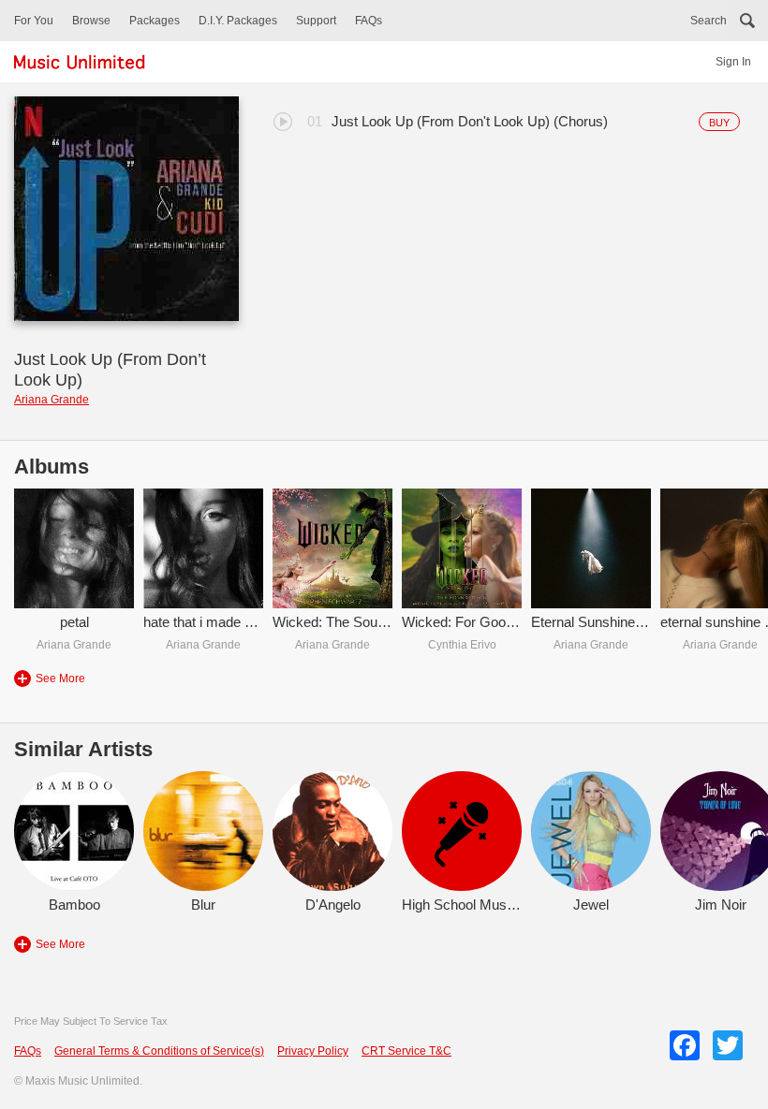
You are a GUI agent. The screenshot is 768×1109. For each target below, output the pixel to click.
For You (33, 20)
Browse (91, 20)
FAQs (368, 20)
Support (316, 20)
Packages (154, 20)
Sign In (733, 61)
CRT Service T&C (406, 1051)
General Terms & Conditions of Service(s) (159, 1051)
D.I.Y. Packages (238, 20)
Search (708, 20)
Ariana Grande (51, 399)
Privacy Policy (312, 1051)
